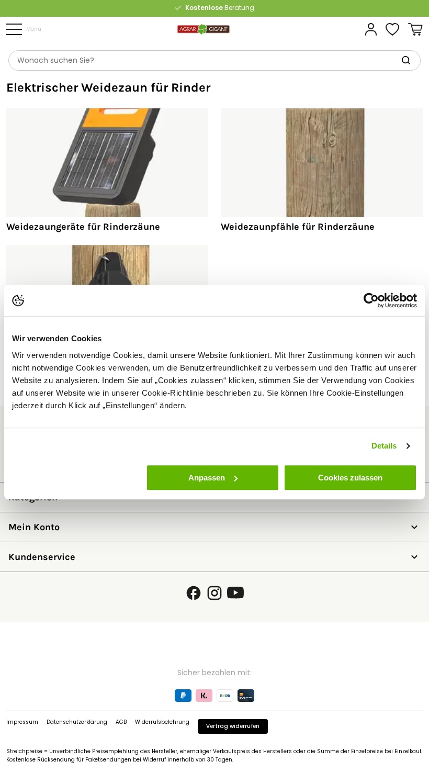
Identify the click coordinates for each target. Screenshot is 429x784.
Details (384, 445)
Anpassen (206, 477)
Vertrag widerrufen (232, 726)
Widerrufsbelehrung (162, 722)
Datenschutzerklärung (77, 722)
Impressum (22, 722)
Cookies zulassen (350, 477)
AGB (121, 722)
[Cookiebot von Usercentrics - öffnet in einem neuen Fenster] (371, 300)
